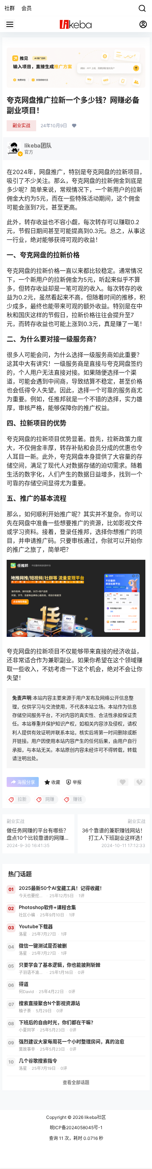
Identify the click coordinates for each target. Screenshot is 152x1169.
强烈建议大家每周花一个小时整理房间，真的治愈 (71, 1041)
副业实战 (21, 125)
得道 (23, 984)
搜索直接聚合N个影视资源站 (49, 1003)
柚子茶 (25, 1011)
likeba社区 (94, 1117)
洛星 (23, 934)
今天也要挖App (32, 896)
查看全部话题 (76, 1082)
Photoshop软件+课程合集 (47, 907)
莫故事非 (27, 1049)
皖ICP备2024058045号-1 (76, 1127)
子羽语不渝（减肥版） (32, 972)
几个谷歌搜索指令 (38, 1061)
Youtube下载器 (36, 926)
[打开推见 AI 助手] (76, 68)
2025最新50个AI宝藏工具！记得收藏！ (61, 888)
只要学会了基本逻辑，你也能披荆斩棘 (59, 965)
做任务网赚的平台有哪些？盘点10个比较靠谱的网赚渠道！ (38, 837)
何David (26, 991)
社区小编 (27, 915)
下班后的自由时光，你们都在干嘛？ (57, 1022)
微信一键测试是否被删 (43, 945)
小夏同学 (27, 1030)
